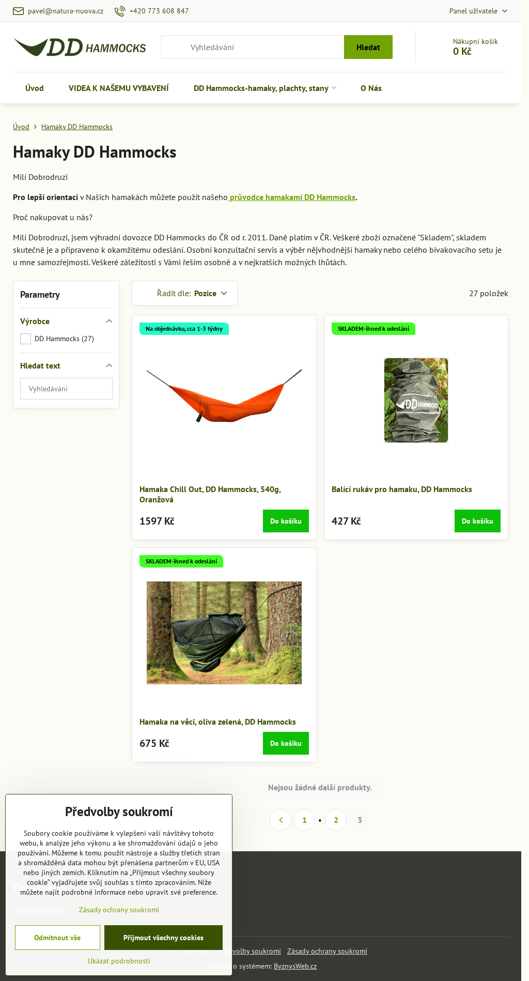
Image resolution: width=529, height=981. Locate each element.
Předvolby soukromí (249, 951)
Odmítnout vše (57, 937)
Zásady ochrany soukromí (327, 951)
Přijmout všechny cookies (163, 937)
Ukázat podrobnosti (119, 960)
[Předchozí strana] (280, 820)
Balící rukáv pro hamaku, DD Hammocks (402, 489)
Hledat (368, 47)
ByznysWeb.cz (295, 966)
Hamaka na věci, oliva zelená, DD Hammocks (217, 721)
